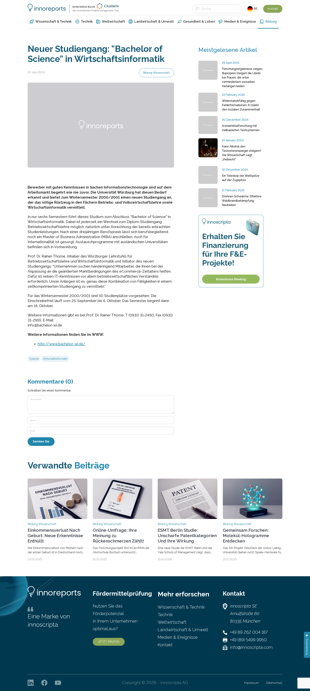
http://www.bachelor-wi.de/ (62, 344)
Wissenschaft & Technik (181, 607)
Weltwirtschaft (172, 622)
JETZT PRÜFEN (108, 641)
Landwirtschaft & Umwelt (183, 629)
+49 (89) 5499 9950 (248, 639)
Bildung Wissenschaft (156, 72)
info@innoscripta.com (251, 647)
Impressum (251, 683)
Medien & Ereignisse (178, 637)
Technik (165, 614)
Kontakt (272, 8)
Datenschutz (274, 683)
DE (255, 8)
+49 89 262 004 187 (249, 632)
